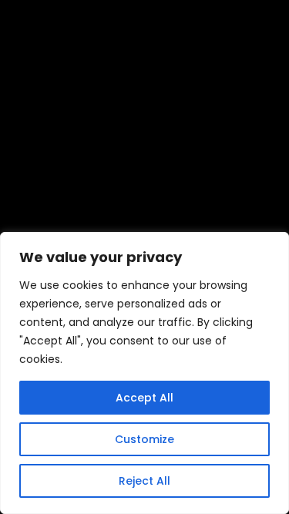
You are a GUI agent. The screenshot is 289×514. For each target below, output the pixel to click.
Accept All (144, 397)
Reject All (144, 481)
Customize (144, 439)
